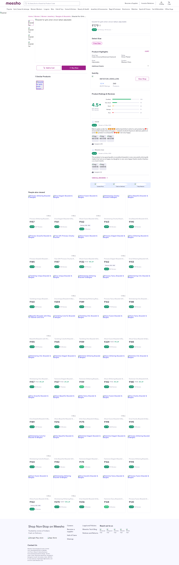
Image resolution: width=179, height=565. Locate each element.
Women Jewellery (47, 16)
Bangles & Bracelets (63, 16)
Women (37, 16)
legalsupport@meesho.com (45, 558)
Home (30, 16)
